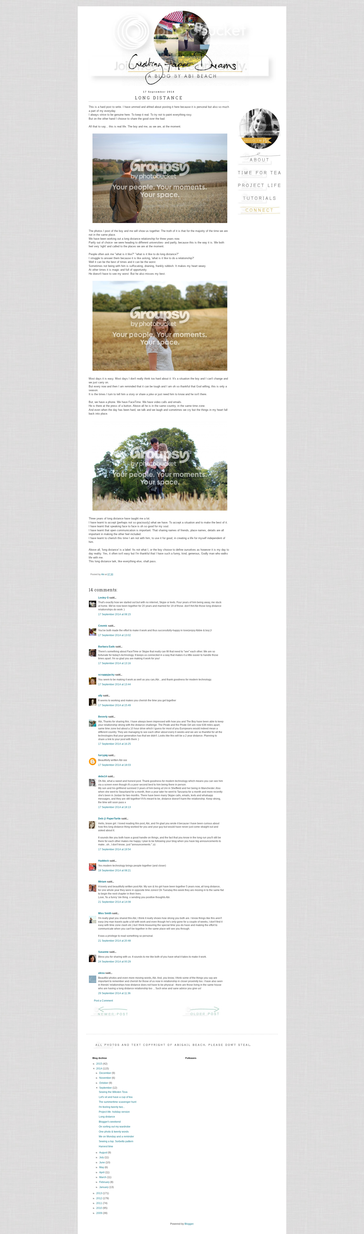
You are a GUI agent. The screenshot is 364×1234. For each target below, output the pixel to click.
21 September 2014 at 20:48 (114, 940)
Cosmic (102, 625)
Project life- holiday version (114, 1111)
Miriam (102, 881)
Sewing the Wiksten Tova (113, 1092)
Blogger (189, 1223)
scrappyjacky (106, 674)
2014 (99, 1068)
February (104, 1182)
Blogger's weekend (110, 1121)
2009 (99, 1213)
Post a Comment (103, 1000)
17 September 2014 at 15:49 (114, 705)
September (105, 1087)
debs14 (102, 776)
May (102, 1167)
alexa (101, 973)
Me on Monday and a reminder (116, 1136)
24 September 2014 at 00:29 (114, 961)
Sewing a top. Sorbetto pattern (116, 1141)
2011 (99, 1203)
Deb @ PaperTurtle (109, 818)
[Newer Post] (113, 1015)
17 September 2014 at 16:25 (114, 743)
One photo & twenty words (114, 1131)
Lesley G (103, 597)
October (104, 1082)
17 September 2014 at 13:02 (114, 635)
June (102, 1162)
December (105, 1073)
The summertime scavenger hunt (117, 1101)
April (102, 1172)
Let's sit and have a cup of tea (115, 1097)
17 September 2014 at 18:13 (114, 807)
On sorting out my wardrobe (114, 1126)
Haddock (103, 860)
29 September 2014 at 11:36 (114, 993)
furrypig (103, 755)
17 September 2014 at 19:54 (114, 849)
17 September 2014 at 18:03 (114, 765)
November (105, 1077)
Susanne (103, 951)
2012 (99, 1198)
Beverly (103, 716)
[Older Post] (205, 1015)
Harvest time (106, 1146)
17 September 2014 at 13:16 (114, 663)
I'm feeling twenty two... (112, 1107)
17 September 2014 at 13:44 (114, 684)
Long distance (107, 1116)
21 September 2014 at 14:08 (114, 901)
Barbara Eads (106, 646)
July (101, 1157)
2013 (99, 1193)
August (103, 1152)
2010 (99, 1208)
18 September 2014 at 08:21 (114, 870)
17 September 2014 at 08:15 (114, 614)
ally (100, 695)
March (103, 1177)
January (104, 1187)
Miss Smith (104, 913)
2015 (99, 1063)
